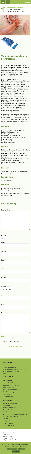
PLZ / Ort (3, 278)
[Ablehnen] (29, 448)
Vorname (3, 251)
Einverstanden (12, 449)
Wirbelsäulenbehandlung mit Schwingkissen (15, 369)
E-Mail (3, 304)
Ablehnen (21, 449)
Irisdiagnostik (6, 421)
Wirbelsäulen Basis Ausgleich (11, 371)
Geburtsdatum (5, 286)
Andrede (3, 235)
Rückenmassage (7, 405)
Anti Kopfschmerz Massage (10, 416)
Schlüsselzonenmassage (9, 374)
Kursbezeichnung (6, 210)
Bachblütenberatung (8, 392)
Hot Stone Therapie (8, 423)
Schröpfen (6, 418)
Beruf (2, 260)
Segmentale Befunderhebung (11, 385)
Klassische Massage (8, 365)
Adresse (3, 269)
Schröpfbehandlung (8, 387)
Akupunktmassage (8, 376)
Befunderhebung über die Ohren (11, 389)
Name (3, 242)
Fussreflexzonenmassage (9, 407)
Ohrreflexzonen (7, 412)
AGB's (2, 336)
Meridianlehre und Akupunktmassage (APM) (15, 414)
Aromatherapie (7, 394)
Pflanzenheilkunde (8, 396)
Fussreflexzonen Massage (10, 367)
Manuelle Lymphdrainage (10, 383)
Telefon (3, 295)
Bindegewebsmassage (9, 425)
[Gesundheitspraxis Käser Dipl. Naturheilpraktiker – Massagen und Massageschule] (3, 9)
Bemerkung (4, 313)
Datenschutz (15, 451)
